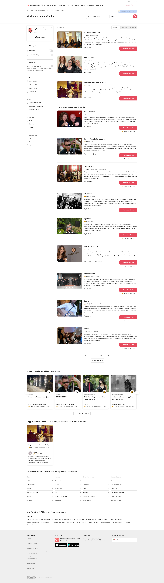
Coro (30, 145)
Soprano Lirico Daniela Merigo (95, 82)
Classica (31, 124)
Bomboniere (80, 519)
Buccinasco (58, 500)
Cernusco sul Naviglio (61, 496)
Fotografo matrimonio (32, 519)
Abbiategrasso (31, 485)
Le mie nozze (51, 5)
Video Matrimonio (45, 519)
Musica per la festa (34, 109)
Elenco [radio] (117, 27)
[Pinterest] (92, 539)
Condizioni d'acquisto (32, 543)
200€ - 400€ (33, 85)
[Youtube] (99, 539)
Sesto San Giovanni (88, 477)
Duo (30, 138)
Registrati (134, 5)
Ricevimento (62, 5)
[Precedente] (27, 392)
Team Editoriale (31, 563)
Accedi (128, 5)
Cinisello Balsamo (116, 477)
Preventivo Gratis (128, 48)
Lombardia (50, 10)
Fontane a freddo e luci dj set (38, 397)
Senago (29, 488)
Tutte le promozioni (81, 413)
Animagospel (89, 57)
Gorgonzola (58, 488)
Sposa (77, 5)
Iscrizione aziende (32, 558)
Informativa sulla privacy (33, 546)
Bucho (86, 301)
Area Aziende (133, 2)
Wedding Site (30, 568)
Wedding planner (81, 522)
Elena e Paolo (89, 112)
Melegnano (86, 485)
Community (99, 5)
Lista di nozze (70, 522)
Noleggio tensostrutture (115, 519)
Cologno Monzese (60, 481)
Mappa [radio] (134, 27)
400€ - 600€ (33, 88)
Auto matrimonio (56, 519)
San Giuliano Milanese (117, 492)
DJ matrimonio (40, 525)
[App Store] (61, 546)
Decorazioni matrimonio (58, 522)
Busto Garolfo (87, 500)
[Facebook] (84, 539)
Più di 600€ (32, 92)
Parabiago (114, 488)
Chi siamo (29, 561)
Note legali (30, 541)
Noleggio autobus (91, 519)
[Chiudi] (51, 28)
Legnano (57, 477)
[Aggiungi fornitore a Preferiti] (79, 33)
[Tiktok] (103, 539)
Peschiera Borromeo (33, 492)
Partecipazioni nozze (69, 519)
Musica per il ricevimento (36, 106)
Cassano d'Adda (116, 500)
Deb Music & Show (91, 246)
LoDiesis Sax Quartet (92, 32)
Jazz (30, 120)
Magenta (85, 481)
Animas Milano (89, 274)
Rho (56, 492)
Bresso (29, 496)
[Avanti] (137, 392)
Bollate (29, 481)
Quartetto (32, 142)
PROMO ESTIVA (61, 397)
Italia (117, 540)
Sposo (83, 5)
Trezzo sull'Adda (116, 496)
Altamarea (88, 194)
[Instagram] (96, 539)
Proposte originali (117, 522)
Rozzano (85, 492)
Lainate (85, 488)
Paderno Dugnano (116, 485)
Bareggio (29, 500)
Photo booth (30, 525)
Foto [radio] (125, 27)
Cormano (29, 504)
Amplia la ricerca (97, 360)
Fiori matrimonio (45, 522)
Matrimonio (30, 10)
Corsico (57, 485)
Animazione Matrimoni (33, 522)
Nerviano (113, 481)
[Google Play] (74, 546)
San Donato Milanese (89, 496)
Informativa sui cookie (33, 548)
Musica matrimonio (40, 10)
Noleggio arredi (102, 519)
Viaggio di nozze (105, 522)
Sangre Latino (89, 166)
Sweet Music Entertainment (94, 139)
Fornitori (70, 5)
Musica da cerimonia (35, 103)
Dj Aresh (87, 219)
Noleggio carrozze (93, 522)
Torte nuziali (127, 522)
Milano (57, 10)
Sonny (86, 328)
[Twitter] (88, 539)
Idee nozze (90, 5)
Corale (31, 127)
